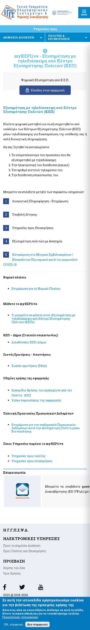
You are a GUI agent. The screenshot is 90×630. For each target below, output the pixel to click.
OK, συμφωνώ (13, 624)
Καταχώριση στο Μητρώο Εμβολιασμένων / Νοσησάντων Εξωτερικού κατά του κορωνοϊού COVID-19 (40, 260)
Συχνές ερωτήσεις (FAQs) (29, 366)
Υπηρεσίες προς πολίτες (29, 456)
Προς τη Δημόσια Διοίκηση (21, 546)
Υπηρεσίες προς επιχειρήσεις (32, 461)
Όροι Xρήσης (12, 573)
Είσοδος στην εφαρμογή (47, 90)
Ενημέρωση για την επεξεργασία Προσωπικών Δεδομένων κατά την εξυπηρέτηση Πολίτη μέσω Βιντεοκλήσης (46, 428)
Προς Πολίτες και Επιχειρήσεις (24, 551)
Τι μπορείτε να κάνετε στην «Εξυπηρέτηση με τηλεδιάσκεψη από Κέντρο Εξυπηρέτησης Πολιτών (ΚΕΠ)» (43, 318)
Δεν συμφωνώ (37, 624)
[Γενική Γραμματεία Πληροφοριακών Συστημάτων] (4, 589)
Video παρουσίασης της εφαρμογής (36, 400)
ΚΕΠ (49, 111)
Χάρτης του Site (14, 568)
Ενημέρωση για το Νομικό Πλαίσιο (36, 289)
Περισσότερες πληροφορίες (20, 617)
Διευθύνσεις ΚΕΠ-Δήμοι (29, 342)
